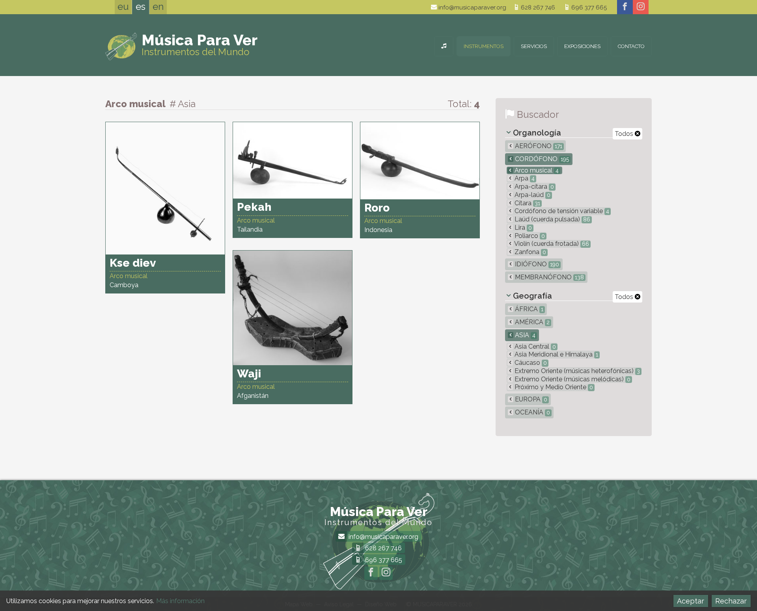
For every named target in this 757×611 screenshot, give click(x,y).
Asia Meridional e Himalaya (555, 354)
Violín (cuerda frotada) (551, 243)
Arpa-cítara (533, 186)
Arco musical (536, 170)
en (158, 6)
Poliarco (529, 236)
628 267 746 (537, 7)
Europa (530, 399)
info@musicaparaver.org (471, 7)
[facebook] (625, 7)
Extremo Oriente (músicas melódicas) (571, 379)
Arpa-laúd (531, 195)
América (531, 322)
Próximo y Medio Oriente (553, 387)
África (528, 309)
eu (123, 6)
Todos (625, 133)
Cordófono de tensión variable (561, 211)
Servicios (534, 46)
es (140, 6)
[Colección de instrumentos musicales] (443, 46)
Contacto (631, 46)
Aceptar (690, 601)
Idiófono (536, 264)
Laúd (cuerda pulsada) (551, 219)
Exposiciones (582, 46)
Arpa (524, 178)
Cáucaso (530, 362)
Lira (522, 227)
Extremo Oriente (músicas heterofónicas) (576, 371)
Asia (524, 335)
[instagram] (641, 7)
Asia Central (534, 346)
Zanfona (529, 252)
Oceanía (531, 412)
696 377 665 (588, 7)
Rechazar (731, 601)
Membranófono (548, 277)
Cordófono (541, 159)
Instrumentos (483, 46)
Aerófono (537, 146)
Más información (180, 601)
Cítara (526, 203)
